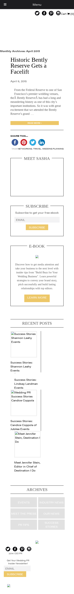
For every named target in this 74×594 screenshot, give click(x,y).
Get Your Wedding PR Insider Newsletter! (18, 562)
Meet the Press (23, 513)
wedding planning (53, 148)
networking (25, 148)
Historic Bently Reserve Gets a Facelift (29, 65)
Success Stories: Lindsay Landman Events (26, 383)
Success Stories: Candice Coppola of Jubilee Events (23, 425)
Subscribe (37, 227)
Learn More (37, 297)
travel (37, 148)
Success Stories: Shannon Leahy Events (21, 366)
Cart (67, 14)
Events (24, 502)
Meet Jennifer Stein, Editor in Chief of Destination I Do (27, 466)
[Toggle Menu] (5, 4)
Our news (51, 513)
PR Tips (23, 525)
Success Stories (51, 524)
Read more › (35, 123)
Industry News (51, 502)
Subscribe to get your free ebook (37, 212)
